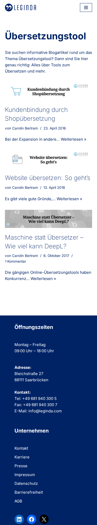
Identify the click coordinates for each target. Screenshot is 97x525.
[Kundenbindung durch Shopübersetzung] (48, 91)
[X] (44, 519)
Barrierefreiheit (28, 492)
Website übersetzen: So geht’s (47, 178)
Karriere (21, 457)
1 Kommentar (15, 261)
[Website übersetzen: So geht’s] (48, 159)
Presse (20, 465)
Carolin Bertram (25, 128)
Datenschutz (26, 483)
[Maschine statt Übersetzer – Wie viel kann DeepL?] (48, 219)
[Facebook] (31, 519)
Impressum (24, 474)
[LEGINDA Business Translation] (20, 7)
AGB (18, 501)
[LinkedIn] (19, 519)
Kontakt (21, 448)
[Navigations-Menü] (86, 7)
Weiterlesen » (73, 139)
